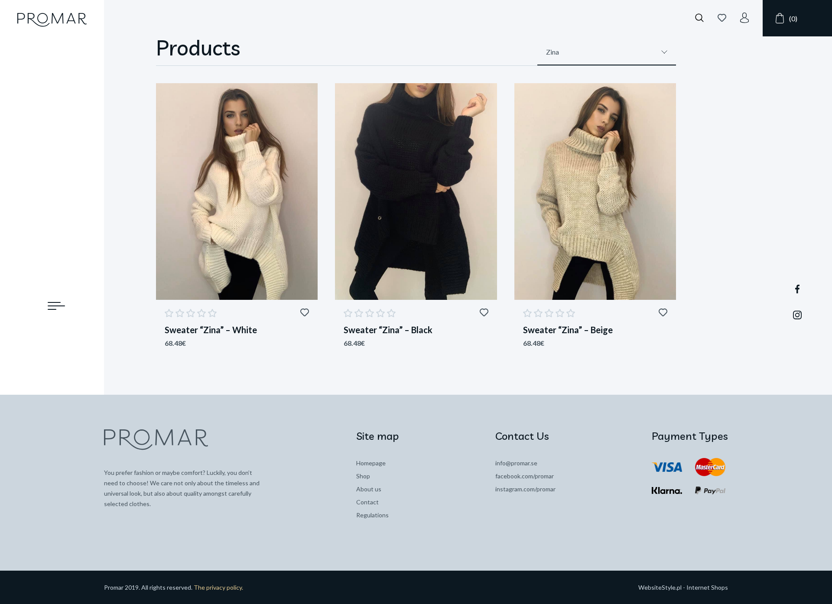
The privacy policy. (218, 587)
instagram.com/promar (525, 489)
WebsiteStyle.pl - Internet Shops (683, 587)
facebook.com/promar (524, 476)
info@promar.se (516, 463)
